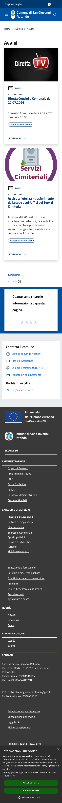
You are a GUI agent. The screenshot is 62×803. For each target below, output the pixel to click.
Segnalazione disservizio (21, 717)
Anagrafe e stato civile (20, 517)
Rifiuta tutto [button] (31, 790)
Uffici (10, 479)
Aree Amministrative (19, 474)
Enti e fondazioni (17, 484)
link (13, 775)
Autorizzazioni (16, 594)
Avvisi (18, 88)
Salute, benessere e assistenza (25, 589)
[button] (31, 797)
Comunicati (14, 620)
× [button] (58, 749)
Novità (19, 29)
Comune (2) (14, 281)
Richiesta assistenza (19, 727)
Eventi (11, 646)
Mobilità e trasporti (18, 551)
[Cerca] (55, 15)
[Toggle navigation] (7, 14)
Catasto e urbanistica (19, 542)
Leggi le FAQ (14, 722)
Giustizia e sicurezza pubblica (24, 573)
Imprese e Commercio (20, 533)
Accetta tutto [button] (31, 782)
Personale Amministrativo (22, 495)
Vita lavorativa (16, 527)
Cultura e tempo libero (20, 522)
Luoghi (11, 640)
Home (7, 29)
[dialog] (31, 774)
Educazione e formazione (22, 567)
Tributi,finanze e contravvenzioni (26, 578)
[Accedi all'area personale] (49, 4)
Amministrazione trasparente (24, 744)
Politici (11, 490)
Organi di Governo (18, 468)
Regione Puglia (13, 4)
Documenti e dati (17, 500)
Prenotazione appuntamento (24, 711)
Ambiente (13, 584)
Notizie (12, 615)
